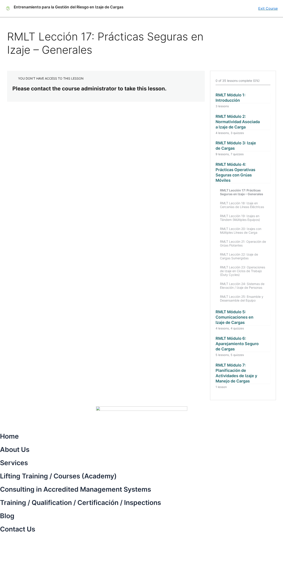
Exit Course (268, 8)
